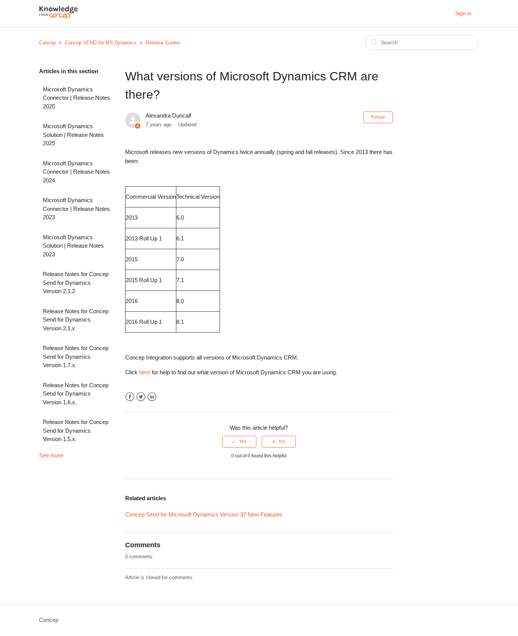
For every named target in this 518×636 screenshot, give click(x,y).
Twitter (141, 397)
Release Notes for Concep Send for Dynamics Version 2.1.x (75, 319)
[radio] (239, 441)
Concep (47, 43)
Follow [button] (378, 117)
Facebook (130, 397)
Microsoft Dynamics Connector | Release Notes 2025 (76, 98)
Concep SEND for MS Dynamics (101, 43)
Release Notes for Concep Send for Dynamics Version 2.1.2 (75, 282)
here (144, 372)
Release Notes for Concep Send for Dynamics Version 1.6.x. (75, 393)
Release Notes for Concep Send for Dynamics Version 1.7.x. (75, 356)
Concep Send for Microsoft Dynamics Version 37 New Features (204, 514)
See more (51, 455)
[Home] (58, 17)
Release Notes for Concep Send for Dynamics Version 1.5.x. (75, 430)
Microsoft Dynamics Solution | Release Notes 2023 (73, 246)
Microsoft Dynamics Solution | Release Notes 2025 (73, 134)
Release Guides (163, 43)
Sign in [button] (463, 13)
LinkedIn (152, 397)
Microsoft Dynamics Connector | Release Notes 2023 (76, 208)
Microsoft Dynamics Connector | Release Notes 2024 (76, 172)
